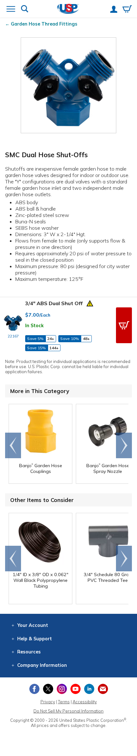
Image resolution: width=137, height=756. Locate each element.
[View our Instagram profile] (61, 689)
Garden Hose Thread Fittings (44, 24)
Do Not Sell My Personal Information (68, 711)
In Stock (34, 325)
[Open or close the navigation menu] (11, 9)
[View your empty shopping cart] (127, 9)
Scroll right (124, 445)
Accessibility (85, 701)
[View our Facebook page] (34, 689)
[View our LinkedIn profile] (89, 689)
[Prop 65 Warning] (89, 302)
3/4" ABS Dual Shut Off (54, 303)
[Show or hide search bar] (24, 9)
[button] (124, 325)
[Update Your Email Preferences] (103, 689)
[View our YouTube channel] (75, 689)
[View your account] (113, 10)
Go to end (13, 445)
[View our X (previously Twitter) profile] (48, 689)
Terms (64, 701)
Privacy (47, 701)
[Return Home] (68, 9)
